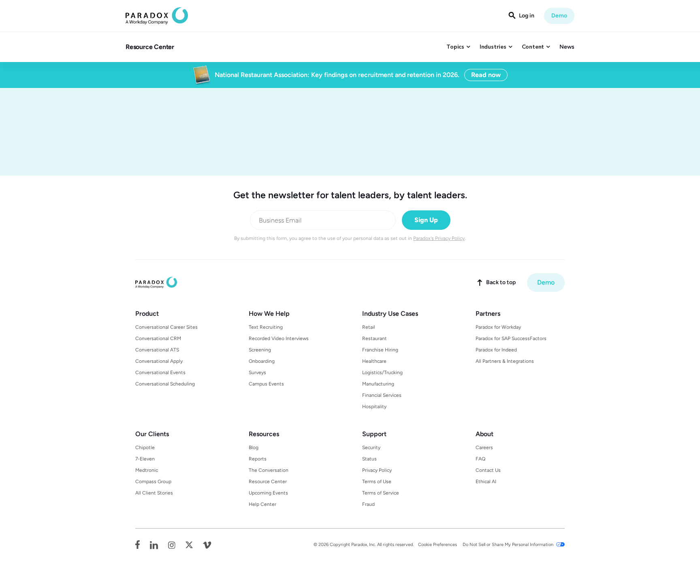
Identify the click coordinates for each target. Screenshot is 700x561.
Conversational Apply (159, 361)
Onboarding (262, 361)
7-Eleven (145, 459)
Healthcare (374, 361)
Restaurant (374, 338)
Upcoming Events (268, 493)
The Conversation (268, 470)
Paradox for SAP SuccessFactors (511, 338)
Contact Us (488, 470)
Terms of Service (380, 493)
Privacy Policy (377, 470)
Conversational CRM (158, 338)
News (566, 46)
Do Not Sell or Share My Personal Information (508, 544)
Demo (559, 15)
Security (371, 447)
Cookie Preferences (437, 544)
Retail (368, 327)
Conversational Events (160, 372)
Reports (258, 459)
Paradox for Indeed (496, 350)
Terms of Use (376, 481)
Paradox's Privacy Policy (439, 238)
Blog (253, 447)
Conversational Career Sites (166, 327)
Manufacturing (378, 384)
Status (369, 459)
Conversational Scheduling (165, 384)
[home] (157, 15)
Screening (260, 350)
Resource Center (150, 47)
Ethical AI (486, 481)
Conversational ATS (157, 350)
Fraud (368, 504)
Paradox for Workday (498, 327)
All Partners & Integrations (505, 361)
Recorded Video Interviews (279, 338)
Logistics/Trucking (382, 372)
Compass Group (153, 481)
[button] (458, 47)
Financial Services (381, 395)
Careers (484, 447)
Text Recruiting (266, 327)
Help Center (262, 504)
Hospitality (374, 406)
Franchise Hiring (380, 350)
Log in (526, 16)
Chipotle (145, 447)
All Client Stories (154, 493)
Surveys (257, 372)
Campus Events (266, 384)
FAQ (480, 459)
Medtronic (146, 470)
